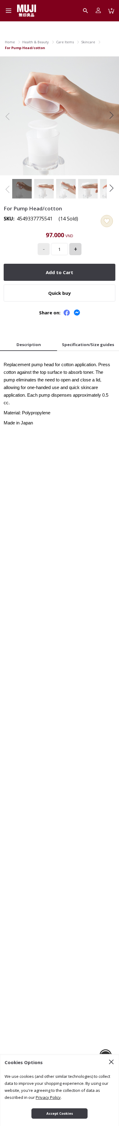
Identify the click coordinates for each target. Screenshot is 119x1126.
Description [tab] (28, 344)
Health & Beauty (35, 42)
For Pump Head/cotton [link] (25, 47)
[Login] (98, 11)
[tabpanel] (59, 392)
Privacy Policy (48, 1097)
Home (10, 42)
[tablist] (59, 345)
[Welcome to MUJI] (26, 11)
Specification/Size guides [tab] (88, 344)
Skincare (88, 42)
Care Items (65, 42)
